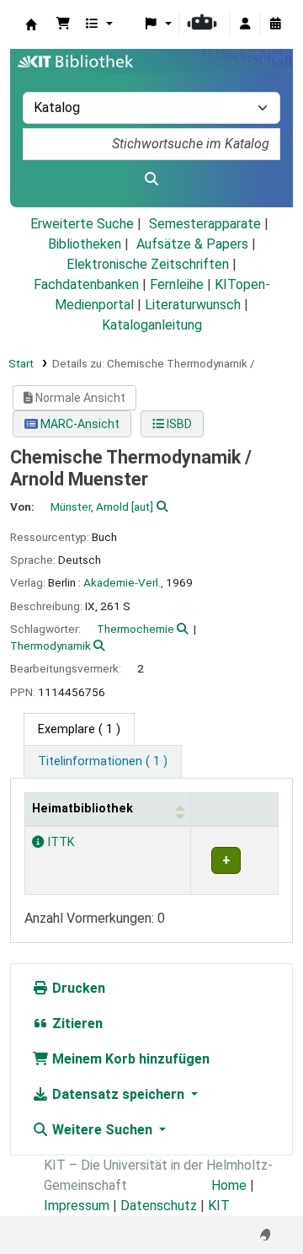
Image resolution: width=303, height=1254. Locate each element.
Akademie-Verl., (123, 582)
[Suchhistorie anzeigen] (275, 24)
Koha (31, 24)
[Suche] (151, 179)
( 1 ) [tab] (79, 729)
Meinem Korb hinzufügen (129, 1059)
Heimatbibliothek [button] (82, 808)
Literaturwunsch (193, 305)
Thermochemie (135, 628)
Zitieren (76, 1024)
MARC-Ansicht (79, 424)
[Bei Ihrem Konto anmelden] (245, 24)
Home (229, 1185)
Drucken (77, 988)
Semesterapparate (205, 224)
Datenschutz (158, 1206)
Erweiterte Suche (82, 224)
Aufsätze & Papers (192, 244)
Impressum (76, 1206)
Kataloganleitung (152, 325)
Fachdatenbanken (86, 284)
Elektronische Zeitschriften (147, 264)
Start (21, 363)
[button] (63, 24)
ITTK (59, 842)
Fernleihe (177, 284)
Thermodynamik (50, 645)
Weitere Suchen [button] (102, 1130)
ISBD (178, 424)
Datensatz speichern (118, 1094)
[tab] (103, 762)
